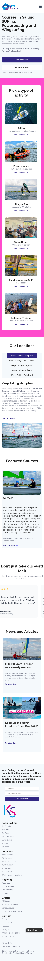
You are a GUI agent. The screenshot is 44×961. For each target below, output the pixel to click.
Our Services (7, 840)
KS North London (9, 861)
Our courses (22, 59)
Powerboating (7, 890)
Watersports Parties (10, 904)
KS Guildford (7, 872)
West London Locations (12, 875)
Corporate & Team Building (13, 911)
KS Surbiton (7, 868)
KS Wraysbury (7, 865)
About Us (5, 830)
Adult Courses (7, 883)
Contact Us (6, 919)
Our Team (6, 833)
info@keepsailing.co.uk (11, 933)
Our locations (22, 67)
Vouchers (5, 847)
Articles (5, 843)
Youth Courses (8, 886)
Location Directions (10, 923)
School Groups (8, 908)
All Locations (7, 855)
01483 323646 (8, 936)
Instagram (6, 929)
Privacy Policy (7, 943)
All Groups (6, 901)
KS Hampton (7, 858)
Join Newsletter (22, 799)
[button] (40, 6)
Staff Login (6, 826)
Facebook (6, 926)
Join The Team (8, 836)
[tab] (22, 355)
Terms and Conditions (11, 946)
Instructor (6, 893)
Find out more (8, 418)
